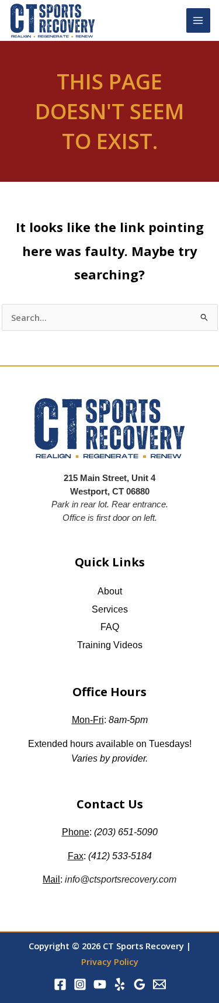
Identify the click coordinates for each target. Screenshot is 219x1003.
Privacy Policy (109, 961)
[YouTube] (99, 984)
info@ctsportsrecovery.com (120, 879)
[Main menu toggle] (198, 20)
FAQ (109, 627)
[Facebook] (60, 984)
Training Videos (109, 645)
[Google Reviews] (139, 984)
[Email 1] (159, 984)
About (110, 591)
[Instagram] (80, 984)
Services (110, 609)
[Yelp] (119, 984)
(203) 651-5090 (126, 832)
